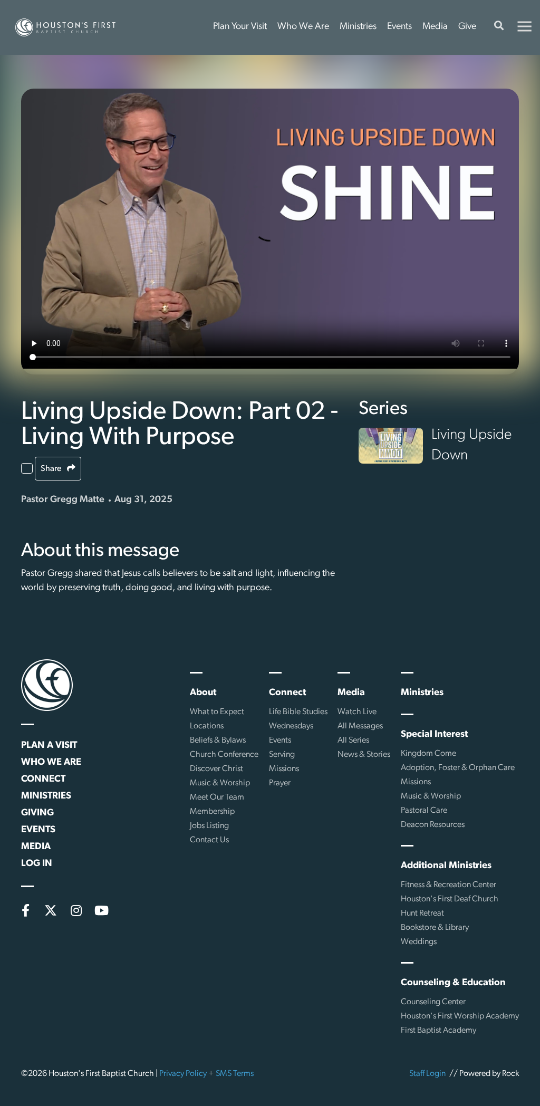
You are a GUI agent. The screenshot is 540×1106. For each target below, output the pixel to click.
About (203, 693)
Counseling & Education (453, 983)
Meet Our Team (217, 797)
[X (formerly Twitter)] (50, 910)
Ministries (358, 27)
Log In (36, 864)
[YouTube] (101, 910)
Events (399, 27)
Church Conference (224, 755)
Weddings (419, 942)
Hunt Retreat (422, 913)
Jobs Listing (209, 826)
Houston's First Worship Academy (460, 1016)
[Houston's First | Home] (47, 685)
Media (435, 27)
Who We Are (303, 27)
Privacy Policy (183, 1074)
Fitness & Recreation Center (448, 885)
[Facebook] (25, 910)
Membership (212, 811)
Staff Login (427, 1074)
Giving (37, 813)
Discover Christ (216, 769)
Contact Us (209, 840)
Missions (284, 769)
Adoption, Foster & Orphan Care (458, 768)
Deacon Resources (433, 825)
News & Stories (364, 755)
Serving (282, 755)
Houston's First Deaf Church (449, 899)
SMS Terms (235, 1074)
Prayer (280, 783)
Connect (43, 779)
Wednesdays (291, 726)
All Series (353, 740)
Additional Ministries (446, 866)
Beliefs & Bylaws (218, 740)
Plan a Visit (49, 746)
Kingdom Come (428, 753)
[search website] (499, 27)
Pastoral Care (424, 810)
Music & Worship (220, 783)
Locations (207, 726)
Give (467, 27)
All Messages (360, 726)
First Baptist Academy (438, 1030)
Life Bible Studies (298, 712)
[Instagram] (75, 910)
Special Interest (434, 734)
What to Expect (217, 712)
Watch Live (357, 712)
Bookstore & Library (435, 928)
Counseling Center (433, 1002)
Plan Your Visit (240, 27)
